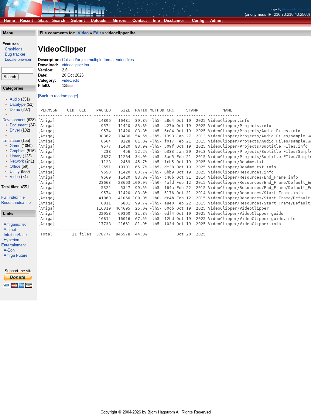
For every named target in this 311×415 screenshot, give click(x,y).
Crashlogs (11, 49)
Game (15, 145)
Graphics (18, 151)
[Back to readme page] (58, 96)
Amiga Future (15, 255)
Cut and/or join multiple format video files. (98, 59)
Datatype (18, 104)
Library (16, 156)
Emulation (11, 140)
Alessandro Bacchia (296, 9)
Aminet (10, 229)
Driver (15, 130)
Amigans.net (15, 224)
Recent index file (16, 202)
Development (14, 120)
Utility (15, 171)
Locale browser (16, 59)
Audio (15, 99)
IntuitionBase (15, 234)
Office (15, 166)
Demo (15, 109)
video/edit (70, 80)
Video (15, 176)
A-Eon (9, 250)
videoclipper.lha (75, 65)
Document (19, 125)
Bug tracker (13, 54)
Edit (97, 33)
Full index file (13, 197)
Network (17, 161)
